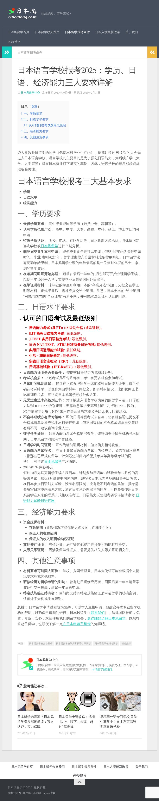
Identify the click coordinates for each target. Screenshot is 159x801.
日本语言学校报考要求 (106, 643)
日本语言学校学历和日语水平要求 (73, 643)
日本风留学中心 (30, 92)
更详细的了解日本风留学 (106, 618)
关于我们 (131, 32)
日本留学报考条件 (77, 32)
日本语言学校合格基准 (40, 643)
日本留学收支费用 (47, 32)
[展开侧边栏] (7, 52)
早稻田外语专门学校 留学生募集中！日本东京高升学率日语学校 (118, 721)
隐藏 (34, 106)
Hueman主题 (48, 793)
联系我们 (98, 612)
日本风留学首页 (18, 32)
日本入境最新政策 (107, 32)
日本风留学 (49, 245)
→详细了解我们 (102, 669)
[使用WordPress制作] (20, 793)
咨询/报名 (14, 42)
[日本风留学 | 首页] (22, 13)
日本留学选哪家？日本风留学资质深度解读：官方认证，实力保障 (35, 721)
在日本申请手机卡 (77, 623)
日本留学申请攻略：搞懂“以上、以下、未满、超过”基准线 (77, 721)
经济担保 (126, 643)
